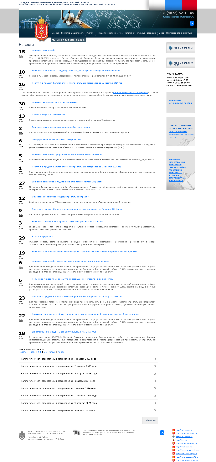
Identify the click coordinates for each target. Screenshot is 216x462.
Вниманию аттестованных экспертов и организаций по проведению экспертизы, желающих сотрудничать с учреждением (177, 170)
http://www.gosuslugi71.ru (180, 457)
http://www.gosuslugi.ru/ (180, 453)
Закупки (90, 33)
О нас (161, 33)
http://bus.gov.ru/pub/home (180, 450)
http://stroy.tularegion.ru (180, 433)
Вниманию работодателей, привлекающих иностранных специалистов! (67, 221)
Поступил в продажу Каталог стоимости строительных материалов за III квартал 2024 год (77, 83)
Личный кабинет (183, 48)
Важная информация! (42, 236)
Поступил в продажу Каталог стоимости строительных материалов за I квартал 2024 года (77, 209)
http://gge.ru (180, 440)
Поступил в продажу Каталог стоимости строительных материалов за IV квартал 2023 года (77, 296)
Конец (61, 352)
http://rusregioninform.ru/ (180, 460)
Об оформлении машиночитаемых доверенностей (56, 139)
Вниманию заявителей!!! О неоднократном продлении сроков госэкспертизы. (70, 261)
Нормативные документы (72, 33)
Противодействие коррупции (179, 33)
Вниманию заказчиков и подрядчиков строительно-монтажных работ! (67, 182)
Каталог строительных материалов (140, 33)
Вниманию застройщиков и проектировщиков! (55, 102)
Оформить (150, 420)
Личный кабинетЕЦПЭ (183, 64)
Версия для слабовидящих (71, 40)
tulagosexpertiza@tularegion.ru (178, 17)
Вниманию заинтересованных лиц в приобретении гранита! (61, 127)
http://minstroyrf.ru (180, 437)
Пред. (32, 352)
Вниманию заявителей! (43, 50)
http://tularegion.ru (180, 430)
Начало (23, 352)
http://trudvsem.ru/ (180, 447)
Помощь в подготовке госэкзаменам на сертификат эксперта (181, 134)
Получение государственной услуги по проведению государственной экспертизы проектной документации (85, 314)
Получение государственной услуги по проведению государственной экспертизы (72, 279)
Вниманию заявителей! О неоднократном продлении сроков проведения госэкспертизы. (76, 70)
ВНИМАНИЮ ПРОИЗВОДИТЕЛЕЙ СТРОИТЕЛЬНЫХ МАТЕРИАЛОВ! (64, 332)
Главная (55, 33)
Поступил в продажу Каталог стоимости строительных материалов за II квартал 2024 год (76, 167)
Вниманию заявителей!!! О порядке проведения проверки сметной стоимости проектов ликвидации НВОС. (85, 251)
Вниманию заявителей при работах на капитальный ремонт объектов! (67, 154)
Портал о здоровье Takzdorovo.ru (48, 114)
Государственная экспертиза (110, 33)
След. (52, 352)
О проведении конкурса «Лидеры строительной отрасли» (60, 197)
